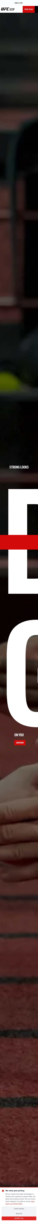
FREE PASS (28, 9)
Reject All (19, 1213)
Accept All (19, 1218)
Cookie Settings (19, 1209)
